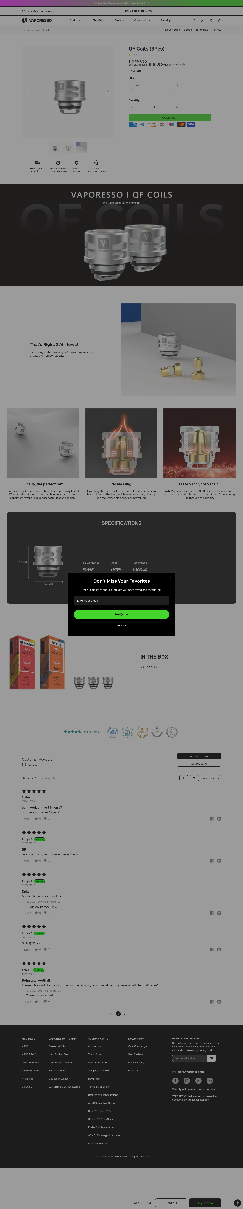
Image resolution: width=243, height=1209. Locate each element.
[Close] (170, 577)
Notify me (121, 614)
